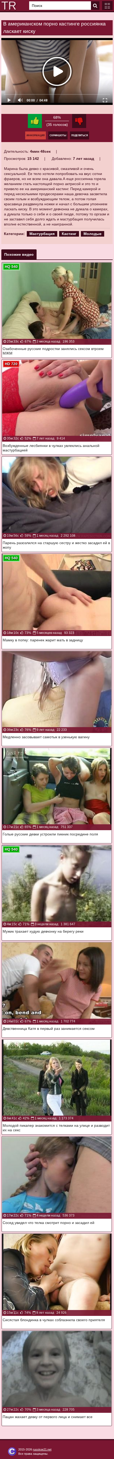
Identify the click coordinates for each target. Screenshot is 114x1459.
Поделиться (79, 135)
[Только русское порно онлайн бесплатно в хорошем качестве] (8, 5)
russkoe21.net (42, 1449)
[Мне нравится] (35, 121)
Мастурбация (42, 234)
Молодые (93, 234)
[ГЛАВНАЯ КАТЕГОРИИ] (107, 5)
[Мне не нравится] (79, 121)
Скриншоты (58, 135)
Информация (36, 135)
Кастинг (69, 234)
